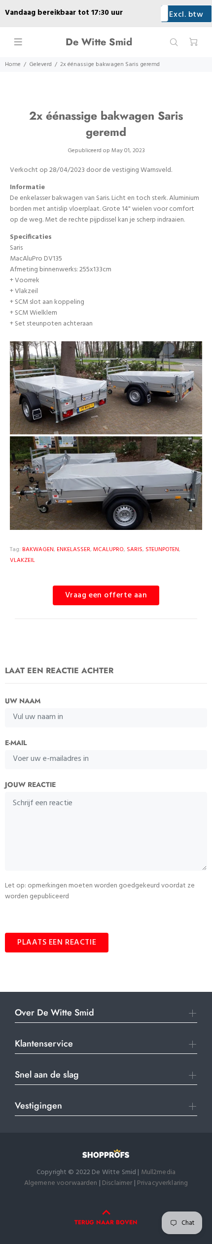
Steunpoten (162, 550)
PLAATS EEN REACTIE (56, 942)
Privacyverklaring (162, 1183)
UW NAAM (22, 701)
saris (134, 550)
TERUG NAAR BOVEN (106, 1222)
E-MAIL (16, 743)
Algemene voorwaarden (61, 1183)
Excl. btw (186, 14)
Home (13, 64)
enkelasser (73, 550)
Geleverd (40, 64)
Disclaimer (118, 1183)
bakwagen (38, 550)
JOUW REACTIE (30, 784)
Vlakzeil (22, 560)
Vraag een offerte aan (106, 595)
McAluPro (108, 550)
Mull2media (158, 1172)
